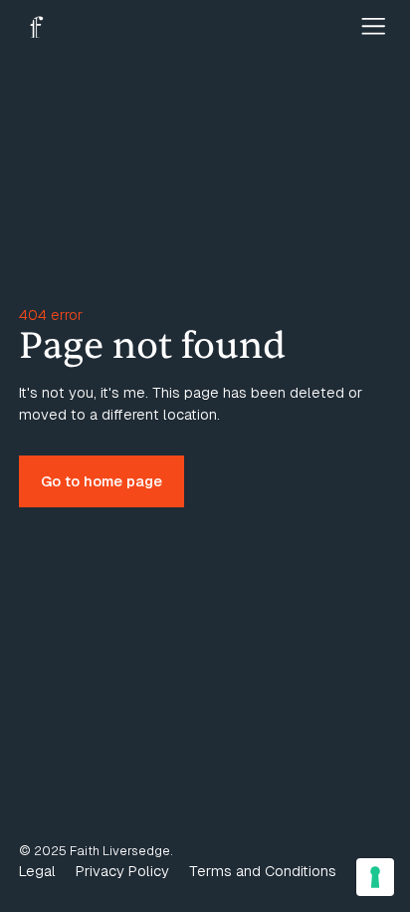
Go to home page (101, 480)
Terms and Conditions (262, 870)
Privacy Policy (122, 870)
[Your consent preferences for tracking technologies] (375, 877)
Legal (37, 870)
